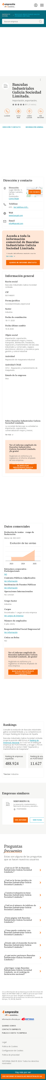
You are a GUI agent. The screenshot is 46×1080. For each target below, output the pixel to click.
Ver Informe (21, 820)
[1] (13, 104)
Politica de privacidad (10, 1055)
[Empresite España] (9, 5)
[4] (21, 104)
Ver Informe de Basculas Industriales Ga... (23, 1076)
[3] (18, 104)
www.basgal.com (16, 215)
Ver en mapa (35, 192)
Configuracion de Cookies (12, 1050)
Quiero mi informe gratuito (23, 262)
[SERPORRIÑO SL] (7, 804)
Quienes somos (9, 1026)
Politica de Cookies (10, 1046)
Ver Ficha (37, 820)
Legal (4, 1042)
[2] (16, 104)
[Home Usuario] (36, 5)
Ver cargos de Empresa (13, 616)
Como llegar (14, 199)
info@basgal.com (16, 223)
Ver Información (11, 581)
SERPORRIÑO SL (21, 801)
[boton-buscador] (40, 21)
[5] (23, 104)
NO (5, 574)
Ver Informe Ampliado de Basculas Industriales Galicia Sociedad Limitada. (23, 466)
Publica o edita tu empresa (14, 1033)
